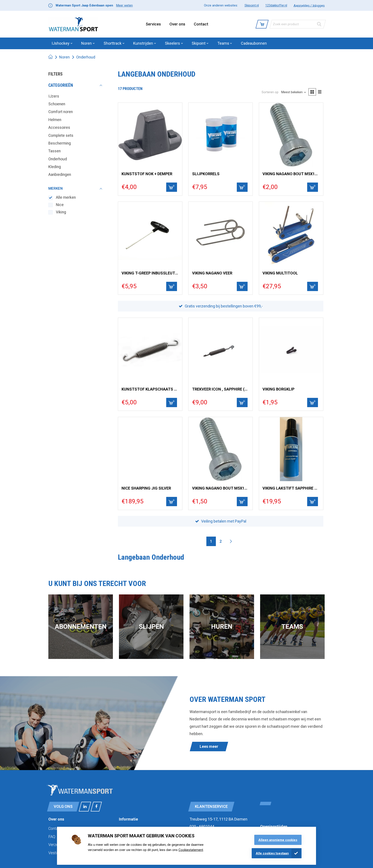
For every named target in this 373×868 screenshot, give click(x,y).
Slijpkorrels (206, 174)
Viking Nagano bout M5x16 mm (290, 174)
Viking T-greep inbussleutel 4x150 (150, 273)
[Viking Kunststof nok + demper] (150, 135)
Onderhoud (85, 57)
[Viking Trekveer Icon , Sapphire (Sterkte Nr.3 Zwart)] (220, 350)
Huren (221, 626)
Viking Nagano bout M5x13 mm (220, 488)
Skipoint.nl (252, 5)
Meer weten (124, 5)
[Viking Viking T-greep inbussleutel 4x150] (150, 234)
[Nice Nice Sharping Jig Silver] (150, 449)
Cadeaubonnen (254, 43)
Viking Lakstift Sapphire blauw (290, 488)
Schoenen (56, 104)
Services (153, 24)
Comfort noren (60, 112)
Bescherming (59, 143)
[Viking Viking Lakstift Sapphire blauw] (291, 449)
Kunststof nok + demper (147, 174)
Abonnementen (80, 626)
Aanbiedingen (59, 174)
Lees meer (209, 746)
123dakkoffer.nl (276, 5)
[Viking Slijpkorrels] (220, 135)
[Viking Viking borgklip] (291, 350)
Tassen (54, 151)
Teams (292, 626)
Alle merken (66, 197)
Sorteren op (270, 92)
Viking (61, 212)
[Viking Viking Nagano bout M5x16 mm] (291, 135)
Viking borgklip (278, 389)
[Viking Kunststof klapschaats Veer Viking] (150, 350)
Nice (60, 205)
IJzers (53, 96)
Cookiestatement (191, 850)
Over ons (177, 24)
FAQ (51, 836)
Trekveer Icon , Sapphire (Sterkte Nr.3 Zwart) (220, 389)
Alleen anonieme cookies (277, 840)
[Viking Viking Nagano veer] (220, 234)
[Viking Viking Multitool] (291, 234)
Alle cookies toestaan (272, 853)
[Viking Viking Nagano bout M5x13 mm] (220, 449)
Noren (64, 57)
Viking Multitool (280, 273)
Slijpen (151, 626)
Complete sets (60, 135)
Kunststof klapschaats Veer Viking (150, 389)
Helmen (54, 120)
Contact (201, 24)
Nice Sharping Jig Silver (146, 488)
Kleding (54, 167)
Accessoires (59, 127)
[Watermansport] (73, 24)
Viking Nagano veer (212, 273)
